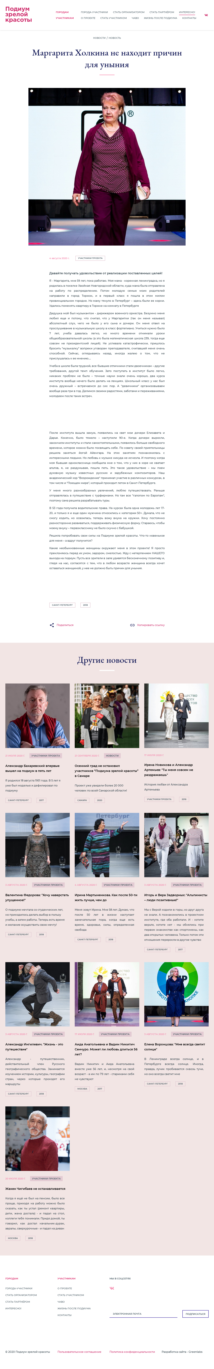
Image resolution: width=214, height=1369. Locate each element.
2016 (184, 799)
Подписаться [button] (195, 1314)
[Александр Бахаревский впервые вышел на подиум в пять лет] (37, 743)
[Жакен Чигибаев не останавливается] (37, 1174)
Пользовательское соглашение (79, 1351)
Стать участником (113, 18)
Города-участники (94, 12)
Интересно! (187, 12)
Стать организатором (128, 12)
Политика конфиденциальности (132, 1351)
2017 (41, 800)
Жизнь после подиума (160, 18)
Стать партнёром (161, 12)
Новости (99, 37)
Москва (82, 1089)
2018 (85, 605)
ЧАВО (135, 18)
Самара (82, 800)
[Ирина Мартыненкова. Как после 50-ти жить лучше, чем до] (107, 878)
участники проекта (45, 755)
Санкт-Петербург (62, 605)
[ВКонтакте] (206, 15)
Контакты (189, 18)
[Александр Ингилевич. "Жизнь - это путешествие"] (37, 1030)
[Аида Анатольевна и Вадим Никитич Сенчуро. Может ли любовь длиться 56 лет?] (107, 1027)
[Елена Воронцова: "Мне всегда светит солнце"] (176, 1025)
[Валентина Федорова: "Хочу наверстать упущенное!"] (37, 876)
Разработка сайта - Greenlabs (182, 1351)
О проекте (88, 18)
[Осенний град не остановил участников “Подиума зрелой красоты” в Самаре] (107, 743)
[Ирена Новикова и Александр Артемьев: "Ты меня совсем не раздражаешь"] (176, 743)
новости (112, 755)
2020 (99, 800)
